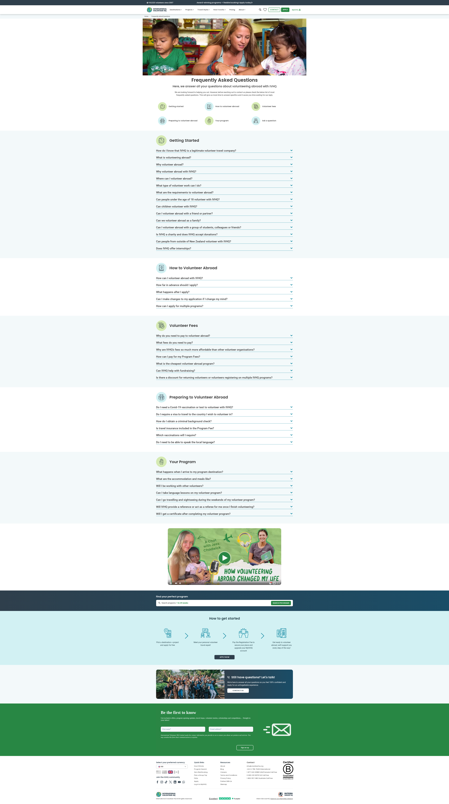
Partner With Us (226, 781)
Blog (222, 769)
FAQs (196, 778)
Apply (285, 10)
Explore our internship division (281, 799)
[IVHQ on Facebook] (157, 781)
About (241, 10)
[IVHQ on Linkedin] (175, 781)
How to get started (224, 618)
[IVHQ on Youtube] (179, 781)
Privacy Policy (225, 778)
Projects (188, 10)
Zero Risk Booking (201, 772)
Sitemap (223, 784)
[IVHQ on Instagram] (161, 781)
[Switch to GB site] (171, 772)
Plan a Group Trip (200, 775)
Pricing (232, 10)
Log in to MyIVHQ (200, 784)
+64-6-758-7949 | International (258, 769)
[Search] (260, 9)
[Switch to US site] (159, 772)
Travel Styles (202, 10)
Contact (274, 10)
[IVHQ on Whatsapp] (183, 781)
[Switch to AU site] (165, 772)
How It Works (199, 766)
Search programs (281, 603)
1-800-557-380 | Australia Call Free (260, 778)
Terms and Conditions (228, 775)
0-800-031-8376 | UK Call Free (258, 775)
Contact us (238, 690)
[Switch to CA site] (176, 772)
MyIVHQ (295, 10)
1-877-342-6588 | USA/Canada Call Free (262, 772)
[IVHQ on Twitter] (170, 781)
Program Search (200, 769)
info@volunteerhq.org (255, 766)
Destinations (175, 10)
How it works (218, 10)
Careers (223, 772)
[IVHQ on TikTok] (166, 781)
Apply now (224, 657)
